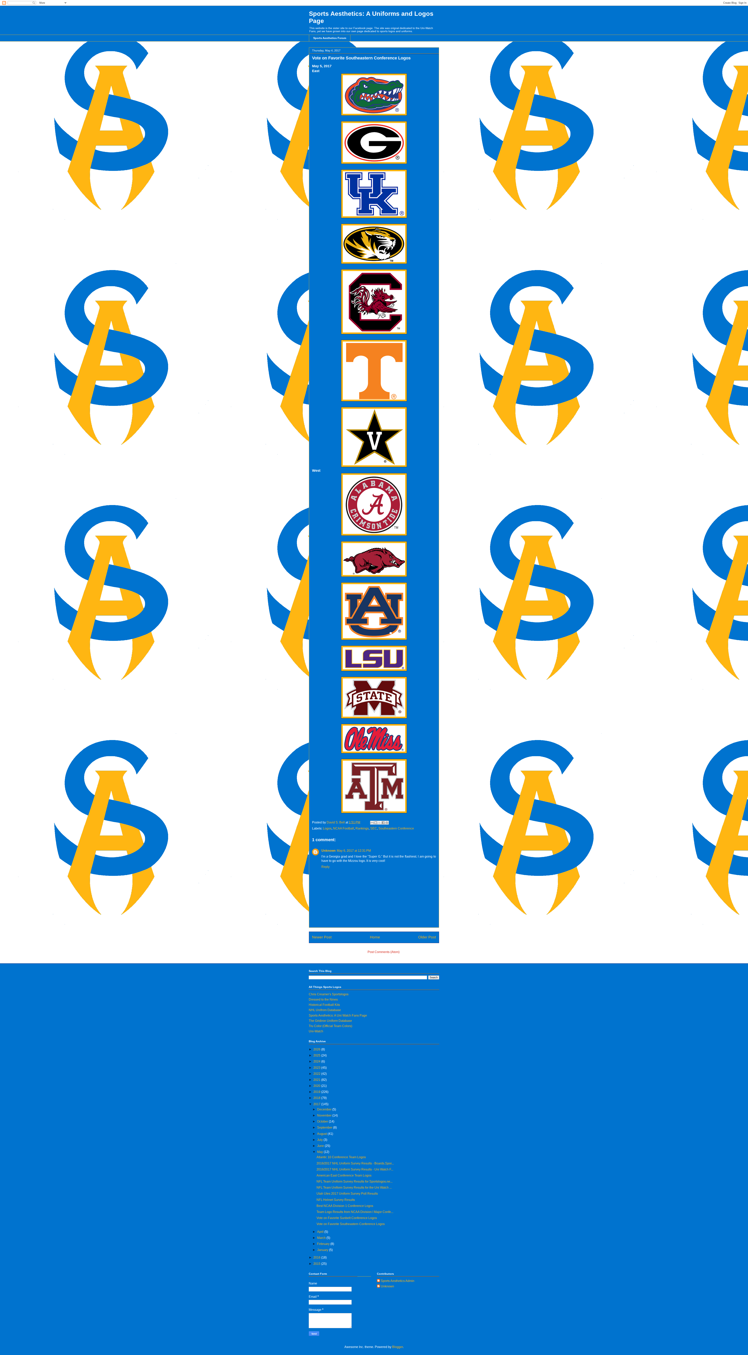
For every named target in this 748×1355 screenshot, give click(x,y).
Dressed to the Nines (323, 999)
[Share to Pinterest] (387, 823)
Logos (327, 828)
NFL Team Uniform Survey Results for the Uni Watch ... (354, 1187)
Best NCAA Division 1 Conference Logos (345, 1205)
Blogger (397, 1347)
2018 (317, 1098)
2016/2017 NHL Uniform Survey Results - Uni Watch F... (355, 1169)
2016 (317, 1257)
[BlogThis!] (376, 823)
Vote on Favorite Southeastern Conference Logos (351, 1224)
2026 (317, 1049)
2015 (317, 1263)
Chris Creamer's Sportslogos (328, 994)
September (325, 1127)
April (320, 1231)
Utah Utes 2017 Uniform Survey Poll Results (347, 1193)
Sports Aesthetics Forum (329, 38)
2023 (317, 1067)
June (321, 1145)
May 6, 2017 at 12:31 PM (354, 850)
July (320, 1139)
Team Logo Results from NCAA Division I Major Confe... (355, 1212)
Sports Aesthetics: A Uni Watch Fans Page (338, 1015)
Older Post (427, 937)
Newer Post (322, 937)
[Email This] (372, 823)
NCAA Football (343, 828)
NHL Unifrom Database (325, 1010)
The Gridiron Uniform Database (330, 1020)
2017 (317, 1104)
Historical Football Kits (324, 1004)
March (321, 1237)
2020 (317, 1085)
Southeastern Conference (396, 828)
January (323, 1250)
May (320, 1152)
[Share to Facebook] (383, 823)
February (323, 1243)
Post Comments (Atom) (384, 952)
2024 (317, 1061)
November (324, 1115)
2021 (317, 1079)
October (323, 1121)
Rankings (362, 828)
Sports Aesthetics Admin (397, 1281)
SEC (373, 828)
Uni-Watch (316, 1031)
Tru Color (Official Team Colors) (330, 1026)
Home (375, 937)
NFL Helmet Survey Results (336, 1199)
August (322, 1133)
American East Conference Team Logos (344, 1175)
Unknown (328, 850)
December (324, 1109)
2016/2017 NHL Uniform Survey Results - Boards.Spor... (355, 1163)
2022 (317, 1073)
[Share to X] (379, 823)
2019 (317, 1092)
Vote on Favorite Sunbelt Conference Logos (347, 1218)
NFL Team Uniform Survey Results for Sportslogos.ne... (355, 1181)
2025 (317, 1055)
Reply (325, 866)
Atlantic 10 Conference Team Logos (341, 1157)
